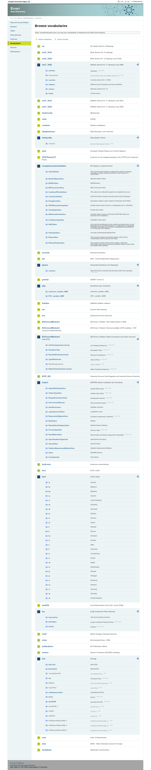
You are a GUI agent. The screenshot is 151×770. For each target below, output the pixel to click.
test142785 (52, 702)
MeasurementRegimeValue (58, 416)
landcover (46, 464)
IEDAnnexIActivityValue (57, 214)
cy (49, 496)
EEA (19, 1)
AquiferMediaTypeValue (57, 388)
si (49, 589)
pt (49, 576)
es (49, 522)
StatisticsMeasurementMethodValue (61, 448)
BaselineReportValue (56, 179)
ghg (44, 286)
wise (44, 744)
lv (49, 558)
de (49, 505)
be (49, 487)
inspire (45, 382)
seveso (45, 653)
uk (49, 598)
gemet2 (45, 280)
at (49, 482)
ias (43, 310)
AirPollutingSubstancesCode (59, 345)
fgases (45, 265)
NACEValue (52, 224)
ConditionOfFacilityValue (57, 192)
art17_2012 (47, 101)
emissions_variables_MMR (58, 292)
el (49, 518)
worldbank (46, 750)
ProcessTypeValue (55, 430)
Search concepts (62, 39)
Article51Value (53, 172)
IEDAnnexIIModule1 (51, 322)
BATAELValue (53, 183)
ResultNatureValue (55, 434)
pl (49, 571)
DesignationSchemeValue (57, 398)
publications (47, 646)
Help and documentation (19, 22)
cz (49, 500)
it (48, 545)
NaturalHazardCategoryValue (58, 425)
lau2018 (45, 605)
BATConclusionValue (56, 188)
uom (44, 738)
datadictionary (48, 132)
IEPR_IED (46, 376)
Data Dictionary (28, 18)
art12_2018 (47, 59)
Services (13, 47)
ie (49, 540)
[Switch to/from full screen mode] (129, 1)
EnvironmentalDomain (56, 402)
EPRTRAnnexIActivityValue (58, 205)
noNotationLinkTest (55, 692)
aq (43, 46)
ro (49, 580)
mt (49, 562)
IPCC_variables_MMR (56, 296)
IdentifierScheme (54, 407)
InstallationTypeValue (56, 220)
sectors (51, 626)
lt (48, 549)
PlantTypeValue (54, 233)
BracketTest (52, 669)
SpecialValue (53, 444)
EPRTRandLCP (49, 157)
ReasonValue (53, 237)
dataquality (47, 138)
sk (49, 594)
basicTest (51, 665)
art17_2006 (47, 65)
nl (49, 567)
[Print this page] (126, 1)
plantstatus (52, 622)
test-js (50, 697)
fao (43, 259)
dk (49, 509)
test (43, 659)
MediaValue (52, 421)
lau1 (44, 470)
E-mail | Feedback (17, 763)
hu (49, 536)
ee (49, 514)
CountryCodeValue (55, 196)
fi (48, 527)
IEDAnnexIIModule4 (51, 337)
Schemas (13, 39)
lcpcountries (53, 617)
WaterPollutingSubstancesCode (60, 369)
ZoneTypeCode (53, 457)
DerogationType (54, 350)
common (46, 125)
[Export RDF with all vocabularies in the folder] (138, 65)
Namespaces (15, 51)
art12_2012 (47, 52)
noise (44, 640)
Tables (12, 31)
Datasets (13, 27)
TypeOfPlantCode (54, 359)
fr (49, 531)
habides (45, 303)
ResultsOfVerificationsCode (58, 355)
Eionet (20, 18)
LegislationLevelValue (56, 412)
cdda (44, 119)
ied (43, 316)
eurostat (45, 253)
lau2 (44, 477)
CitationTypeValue (55, 393)
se (49, 585)
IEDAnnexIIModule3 (51, 328)
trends (50, 93)
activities (51, 71)
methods (51, 84)
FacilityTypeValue (54, 210)
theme (50, 453)
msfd (44, 634)
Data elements (15, 35)
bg (49, 491)
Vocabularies (15, 43)
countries (51, 80)
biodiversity (47, 113)
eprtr (44, 151)
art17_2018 (47, 107)
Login (122, 1)
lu (49, 554)
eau (49, 678)
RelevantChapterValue (56, 243)
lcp (43, 612)
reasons (51, 89)
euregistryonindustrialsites (54, 166)
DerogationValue (54, 201)
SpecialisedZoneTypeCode (58, 439)
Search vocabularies (45, 39)
